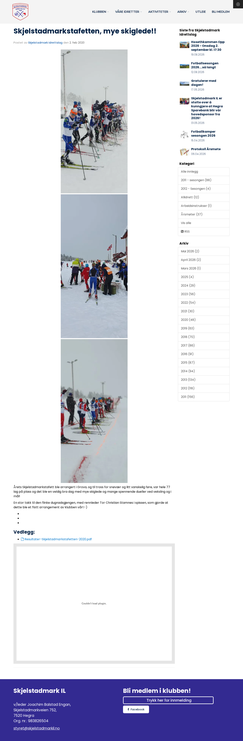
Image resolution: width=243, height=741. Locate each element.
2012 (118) (188, 388)
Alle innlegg (189, 171)
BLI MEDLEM (221, 12)
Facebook (137, 709)
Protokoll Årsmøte (206, 149)
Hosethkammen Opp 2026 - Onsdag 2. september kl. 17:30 (208, 46)
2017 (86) (188, 345)
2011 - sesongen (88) (196, 180)
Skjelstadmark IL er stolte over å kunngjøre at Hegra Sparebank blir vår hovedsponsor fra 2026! (207, 108)
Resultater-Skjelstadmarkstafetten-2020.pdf (58, 539)
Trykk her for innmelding (169, 700)
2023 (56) (188, 294)
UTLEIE (201, 12)
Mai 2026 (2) (190, 251)
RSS (187, 231)
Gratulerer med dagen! (203, 83)
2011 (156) (188, 397)
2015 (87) (188, 362)
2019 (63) (187, 328)
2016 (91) (187, 354)
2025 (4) (187, 277)
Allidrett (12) (190, 197)
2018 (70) (188, 337)
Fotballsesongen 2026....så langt (205, 65)
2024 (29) (188, 285)
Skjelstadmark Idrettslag (45, 43)
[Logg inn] (238, 4)
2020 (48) (188, 320)
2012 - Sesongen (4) (196, 188)
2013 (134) (188, 380)
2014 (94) (188, 371)
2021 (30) (187, 311)
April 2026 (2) (191, 260)
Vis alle (186, 223)
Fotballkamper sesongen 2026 (203, 133)
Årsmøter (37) (192, 214)
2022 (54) (188, 302)
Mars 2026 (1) (191, 268)
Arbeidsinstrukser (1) (196, 206)
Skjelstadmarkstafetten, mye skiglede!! (84, 31)
